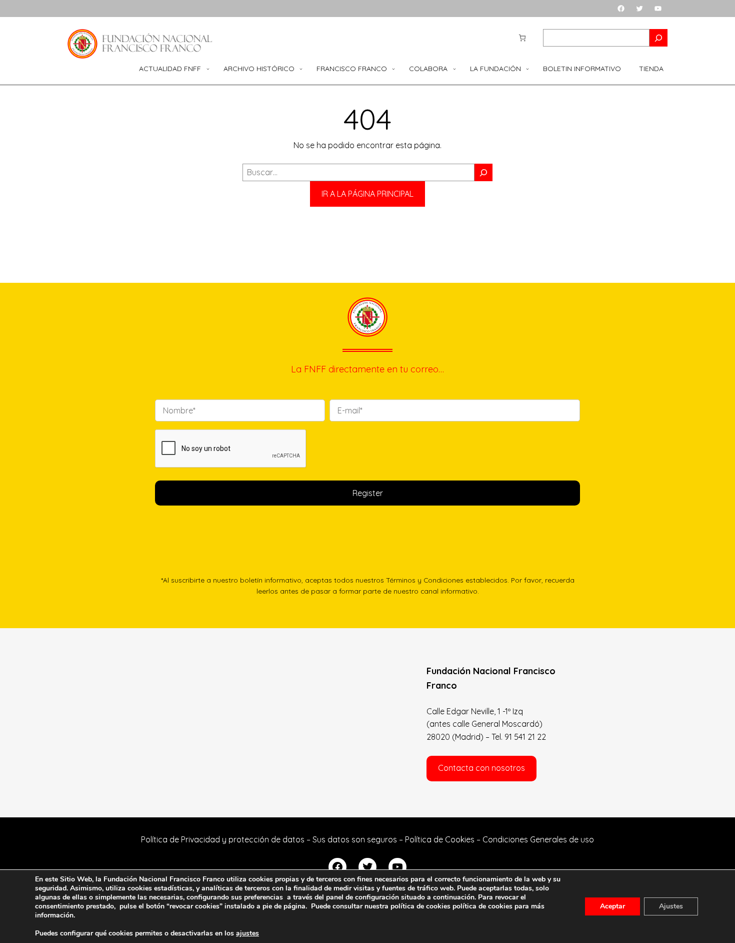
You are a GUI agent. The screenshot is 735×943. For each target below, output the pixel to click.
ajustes (247, 933)
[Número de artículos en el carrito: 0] (522, 38)
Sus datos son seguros (354, 839)
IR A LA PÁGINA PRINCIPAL (368, 194)
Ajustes (671, 906)
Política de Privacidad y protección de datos (222, 839)
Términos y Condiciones (425, 580)
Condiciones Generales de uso (538, 839)
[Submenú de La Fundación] (527, 68)
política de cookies (482, 906)
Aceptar (612, 906)
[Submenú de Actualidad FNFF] (208, 68)
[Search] (659, 38)
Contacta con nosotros (481, 768)
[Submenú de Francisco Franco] (393, 68)
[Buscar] (483, 172)
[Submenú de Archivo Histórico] (301, 68)
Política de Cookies (439, 839)
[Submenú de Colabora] (454, 68)
